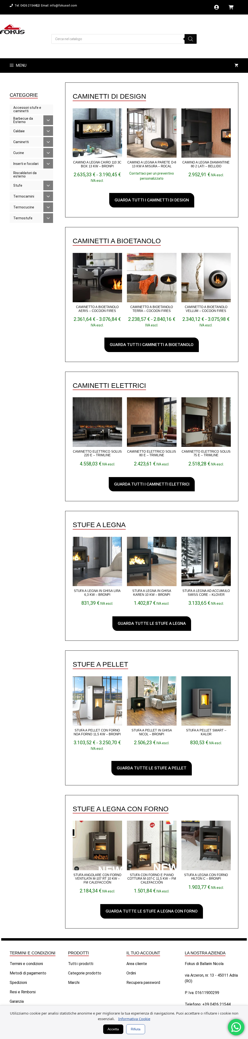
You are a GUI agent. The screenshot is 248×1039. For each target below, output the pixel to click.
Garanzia (17, 1001)
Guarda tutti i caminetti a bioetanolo (152, 344)
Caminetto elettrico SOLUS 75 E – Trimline (206, 453)
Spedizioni (18, 982)
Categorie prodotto (84, 973)
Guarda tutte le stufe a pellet (151, 768)
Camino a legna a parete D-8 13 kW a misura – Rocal (151, 164)
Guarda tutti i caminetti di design (152, 200)
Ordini (131, 973)
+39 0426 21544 (216, 1004)
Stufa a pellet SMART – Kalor (206, 732)
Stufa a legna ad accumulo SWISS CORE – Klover (206, 593)
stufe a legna (99, 525)
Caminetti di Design (109, 96)
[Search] (191, 39)
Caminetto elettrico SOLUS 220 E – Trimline (97, 453)
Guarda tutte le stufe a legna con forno (152, 911)
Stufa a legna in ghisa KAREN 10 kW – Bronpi (151, 593)
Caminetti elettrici (109, 385)
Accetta (113, 1029)
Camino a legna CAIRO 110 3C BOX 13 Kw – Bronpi (97, 164)
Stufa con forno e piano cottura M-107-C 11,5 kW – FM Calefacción (151, 878)
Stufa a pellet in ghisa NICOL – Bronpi (152, 732)
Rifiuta (135, 1029)
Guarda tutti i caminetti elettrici (151, 484)
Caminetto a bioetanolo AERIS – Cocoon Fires (97, 309)
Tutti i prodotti (80, 963)
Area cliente (136, 963)
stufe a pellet (100, 664)
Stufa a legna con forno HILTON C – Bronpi (206, 877)
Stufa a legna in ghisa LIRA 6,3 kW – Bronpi (97, 593)
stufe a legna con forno (121, 809)
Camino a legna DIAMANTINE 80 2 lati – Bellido (206, 164)
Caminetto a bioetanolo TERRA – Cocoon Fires (151, 309)
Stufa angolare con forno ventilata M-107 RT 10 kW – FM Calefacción (97, 878)
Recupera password (143, 982)
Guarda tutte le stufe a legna (152, 623)
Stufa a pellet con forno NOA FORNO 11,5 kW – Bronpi (97, 732)
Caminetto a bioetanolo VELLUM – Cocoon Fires (206, 309)
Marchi (73, 982)
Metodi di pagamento (28, 973)
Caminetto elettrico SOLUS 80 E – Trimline (151, 453)
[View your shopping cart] (236, 65)
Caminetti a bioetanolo (117, 241)
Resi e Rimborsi (23, 992)
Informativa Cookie (134, 1018)
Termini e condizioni (26, 963)
